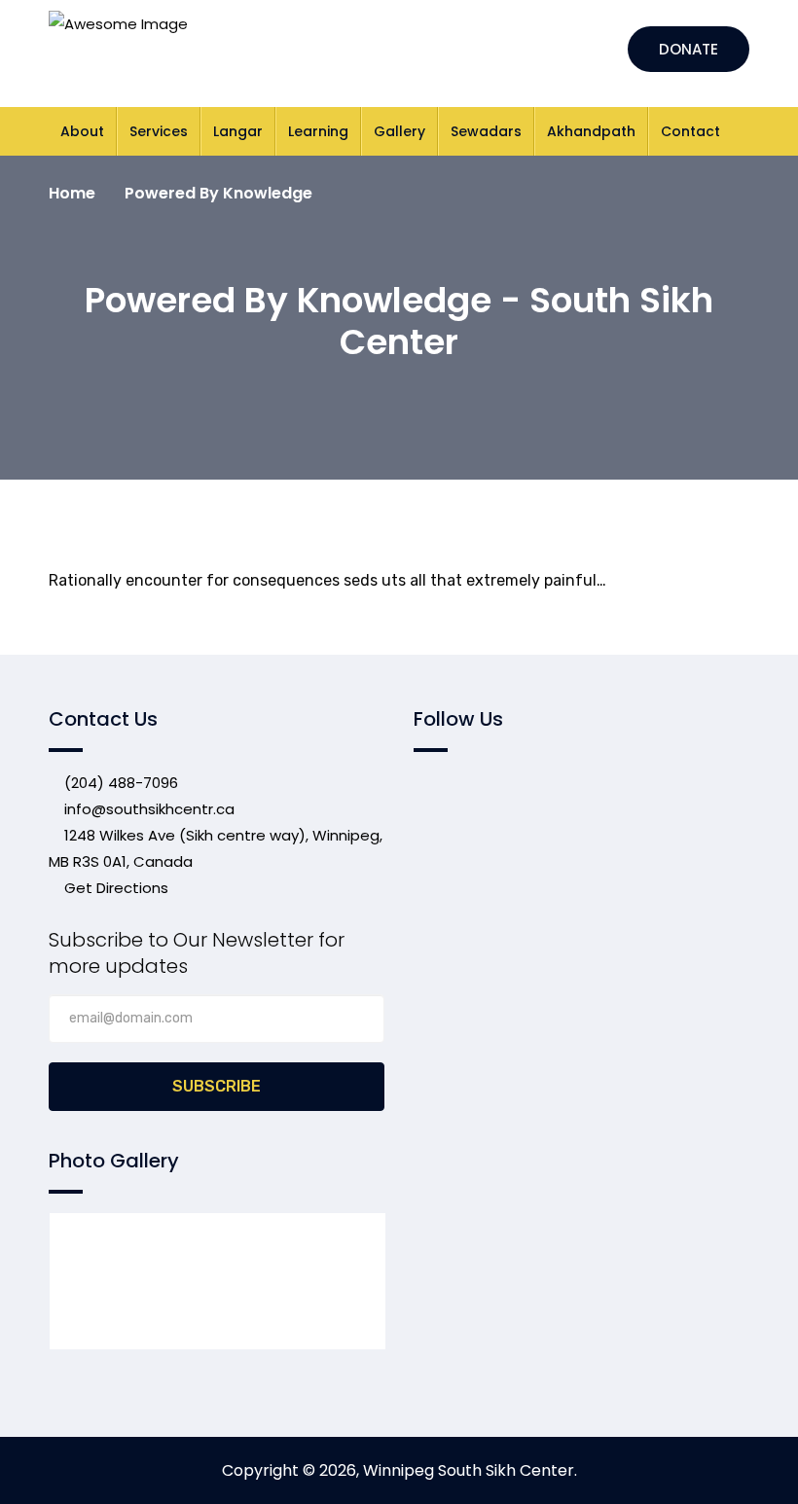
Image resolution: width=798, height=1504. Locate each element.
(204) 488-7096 (119, 782)
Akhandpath (591, 131)
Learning (318, 131)
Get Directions (114, 887)
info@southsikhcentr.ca (149, 809)
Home (72, 193)
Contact (690, 131)
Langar (238, 131)
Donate (688, 49)
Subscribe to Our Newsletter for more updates (197, 953)
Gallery (399, 131)
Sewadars (486, 131)
